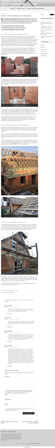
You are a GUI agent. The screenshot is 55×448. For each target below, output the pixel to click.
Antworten (10, 313)
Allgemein (42, 45)
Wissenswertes (43, 55)
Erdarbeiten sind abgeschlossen (11, 18)
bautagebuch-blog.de (36, 443)
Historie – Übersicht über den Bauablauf (35, 8)
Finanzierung (43, 49)
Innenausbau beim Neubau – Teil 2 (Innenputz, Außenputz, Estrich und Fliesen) (47, 23)
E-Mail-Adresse (8, 399)
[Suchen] (52, 14)
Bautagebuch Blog (19, 4)
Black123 (10, 331)
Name (6, 394)
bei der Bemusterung (15, 142)
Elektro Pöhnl (31, 45)
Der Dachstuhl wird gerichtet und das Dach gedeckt (14, 27)
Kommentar (7, 376)
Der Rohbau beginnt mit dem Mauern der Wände (13, 25)
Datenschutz (17, 443)
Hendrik (9, 305)
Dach (4, 292)
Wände (12, 292)
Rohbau (8, 292)
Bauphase (5, 290)
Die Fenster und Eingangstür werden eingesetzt (13, 29)
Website (6, 404)
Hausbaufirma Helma (14, 290)
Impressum (23, 443)
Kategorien (12, 8)
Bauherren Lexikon (21, 8)
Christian (10, 345)
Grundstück (43, 51)
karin (9, 317)
